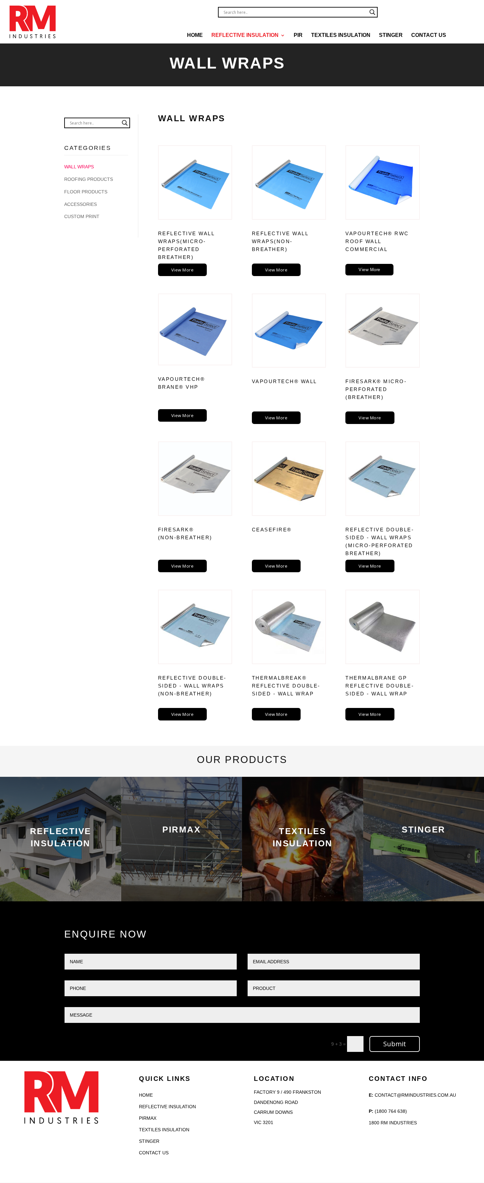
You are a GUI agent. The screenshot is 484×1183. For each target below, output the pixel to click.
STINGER (391, 35)
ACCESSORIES (80, 204)
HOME (195, 35)
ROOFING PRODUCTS (88, 179)
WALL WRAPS (79, 166)
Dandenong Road (276, 1102)
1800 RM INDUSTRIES (393, 1122)
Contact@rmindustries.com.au (415, 1095)
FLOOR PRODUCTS (85, 191)
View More (182, 270)
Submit (394, 1043)
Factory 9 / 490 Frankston (287, 1092)
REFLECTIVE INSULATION (245, 35)
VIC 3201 (263, 1122)
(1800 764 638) (391, 1111)
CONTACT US (428, 35)
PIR (298, 35)
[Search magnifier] (372, 12)
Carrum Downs (273, 1112)
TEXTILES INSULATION (340, 35)
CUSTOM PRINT (81, 216)
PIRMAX (147, 1118)
